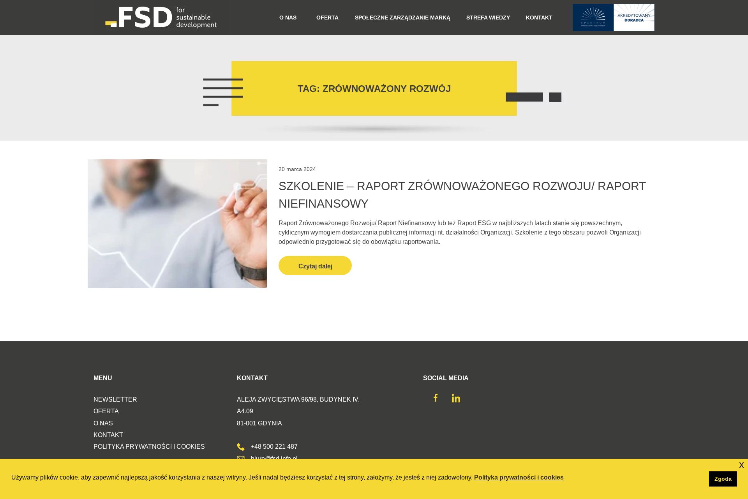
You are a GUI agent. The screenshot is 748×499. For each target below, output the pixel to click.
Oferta (106, 411)
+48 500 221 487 (274, 446)
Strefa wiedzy (488, 17)
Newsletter (115, 399)
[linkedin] (456, 400)
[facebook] (435, 399)
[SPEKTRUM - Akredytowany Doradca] (613, 17)
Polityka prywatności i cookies (149, 446)
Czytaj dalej (315, 266)
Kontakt (539, 17)
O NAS (287, 17)
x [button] (741, 464)
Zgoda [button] (723, 479)
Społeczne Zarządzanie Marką (402, 17)
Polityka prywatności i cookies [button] (519, 477)
